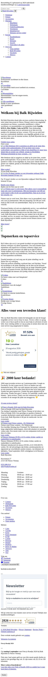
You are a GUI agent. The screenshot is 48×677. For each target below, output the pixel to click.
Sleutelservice (15, 31)
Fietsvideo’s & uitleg (17, 45)
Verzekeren (14, 29)
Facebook (6, 558)
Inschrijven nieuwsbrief (9, 564)
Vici (6, 553)
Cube (7, 529)
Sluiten (4, 675)
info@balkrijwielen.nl (8, 466)
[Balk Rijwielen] (7, 11)
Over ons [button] (8, 47)
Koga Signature (10, 535)
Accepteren (12, 639)
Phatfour (8, 545)
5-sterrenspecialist (23, 5)
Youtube (6, 562)
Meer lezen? (5, 224)
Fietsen (7, 17)
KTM (7, 537)
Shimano (13, 41)
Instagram (6, 560)
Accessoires (9, 19)
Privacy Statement (25, 630)
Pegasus (8, 541)
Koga (7, 533)
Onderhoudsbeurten (17, 27)
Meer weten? (5, 169)
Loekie (7, 539)
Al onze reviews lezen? (9, 403)
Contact (8, 57)
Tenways (8, 549)
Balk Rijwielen (15, 51)
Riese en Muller (11, 547)
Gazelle (8, 531)
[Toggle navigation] (15, 11)
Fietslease (8, 15)
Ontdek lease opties (8, 142)
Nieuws (12, 55)
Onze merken (14, 49)
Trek (7, 551)
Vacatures (13, 53)
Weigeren (4, 639)
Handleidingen (15, 37)
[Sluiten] (2, 648)
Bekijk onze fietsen (7, 185)
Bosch (12, 39)
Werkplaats (14, 25)
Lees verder (5, 421)
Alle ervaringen (8, 369)
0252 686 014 (6, 464)
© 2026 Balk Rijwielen (9, 630)
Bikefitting (13, 23)
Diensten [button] (8, 21)
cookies (27, 635)
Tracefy (12, 43)
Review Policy (38, 630)
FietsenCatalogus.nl (8, 632)
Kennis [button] (7, 35)
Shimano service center (18, 33)
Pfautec (8, 543)
